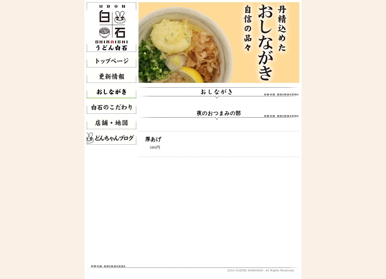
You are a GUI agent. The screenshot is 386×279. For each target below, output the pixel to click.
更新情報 (111, 76)
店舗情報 (111, 122)
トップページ (111, 60)
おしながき (111, 91)
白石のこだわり (111, 107)
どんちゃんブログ (111, 138)
